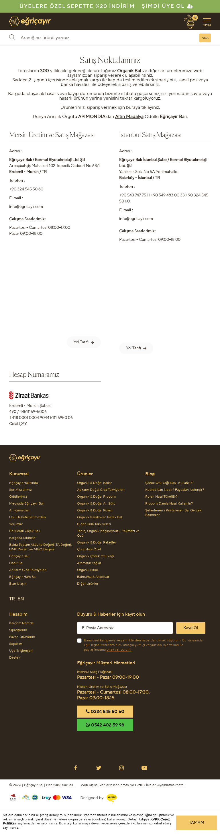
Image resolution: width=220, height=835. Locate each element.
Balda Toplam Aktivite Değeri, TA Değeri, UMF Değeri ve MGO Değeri (40, 547)
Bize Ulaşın (17, 584)
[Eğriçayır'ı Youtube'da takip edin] (144, 768)
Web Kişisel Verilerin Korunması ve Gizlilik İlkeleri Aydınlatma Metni (132, 785)
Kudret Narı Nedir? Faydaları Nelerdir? (174, 490)
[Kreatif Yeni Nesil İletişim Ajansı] (95, 797)
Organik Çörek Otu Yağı (95, 556)
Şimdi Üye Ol (163, 6)
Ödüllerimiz (18, 497)
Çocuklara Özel (89, 549)
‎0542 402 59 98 (107, 725)
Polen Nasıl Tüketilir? (161, 497)
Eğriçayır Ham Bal (22, 577)
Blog (150, 474)
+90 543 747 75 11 (134, 195)
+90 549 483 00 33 (168, 195)
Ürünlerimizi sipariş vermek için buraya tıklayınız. (110, 107)
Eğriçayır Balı (19, 556)
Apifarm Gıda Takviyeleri (27, 570)
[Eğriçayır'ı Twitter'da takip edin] (98, 768)
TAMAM (196, 822)
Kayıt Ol (190, 628)
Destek (14, 657)
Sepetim (15, 644)
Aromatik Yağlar (89, 563)
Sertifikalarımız (20, 490)
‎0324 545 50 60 (107, 711)
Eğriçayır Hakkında (23, 483)
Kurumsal (19, 474)
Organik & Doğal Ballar (94, 483)
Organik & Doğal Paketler (96, 542)
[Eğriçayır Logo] (110, 458)
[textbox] (99, 37)
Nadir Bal (16, 563)
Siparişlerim (18, 630)
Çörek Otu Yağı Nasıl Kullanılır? (169, 483)
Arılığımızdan (19, 510)
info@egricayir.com (26, 206)
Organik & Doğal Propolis (96, 497)
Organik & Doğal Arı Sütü (96, 503)
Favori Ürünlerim (22, 637)
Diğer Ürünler (87, 584)
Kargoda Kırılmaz (22, 538)
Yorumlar (16, 524)
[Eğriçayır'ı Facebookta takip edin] (75, 768)
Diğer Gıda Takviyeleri (94, 524)
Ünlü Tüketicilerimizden (27, 517)
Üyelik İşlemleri (21, 651)
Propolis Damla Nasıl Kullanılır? (169, 503)
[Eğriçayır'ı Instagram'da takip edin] (121, 768)
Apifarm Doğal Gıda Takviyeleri (100, 490)
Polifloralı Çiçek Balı (24, 531)
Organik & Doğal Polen (94, 510)
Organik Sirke (87, 570)
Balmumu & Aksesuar (93, 577)
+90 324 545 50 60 (26, 189)
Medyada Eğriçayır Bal (26, 503)
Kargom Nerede (21, 623)
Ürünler (85, 474)
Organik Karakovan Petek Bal (99, 517)
